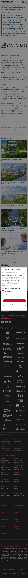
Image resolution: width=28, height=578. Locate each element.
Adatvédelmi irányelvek (7, 285)
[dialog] (14, 289)
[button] (14, 308)
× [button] (24, 269)
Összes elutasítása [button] (14, 304)
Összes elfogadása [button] (15, 301)
